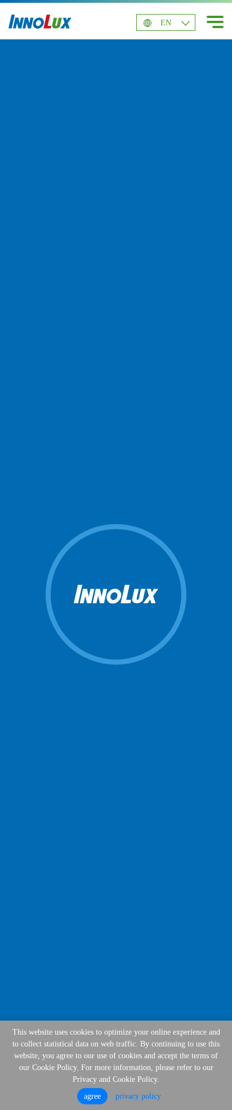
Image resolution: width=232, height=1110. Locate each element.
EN (165, 23)
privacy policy (138, 1096)
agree (92, 1096)
